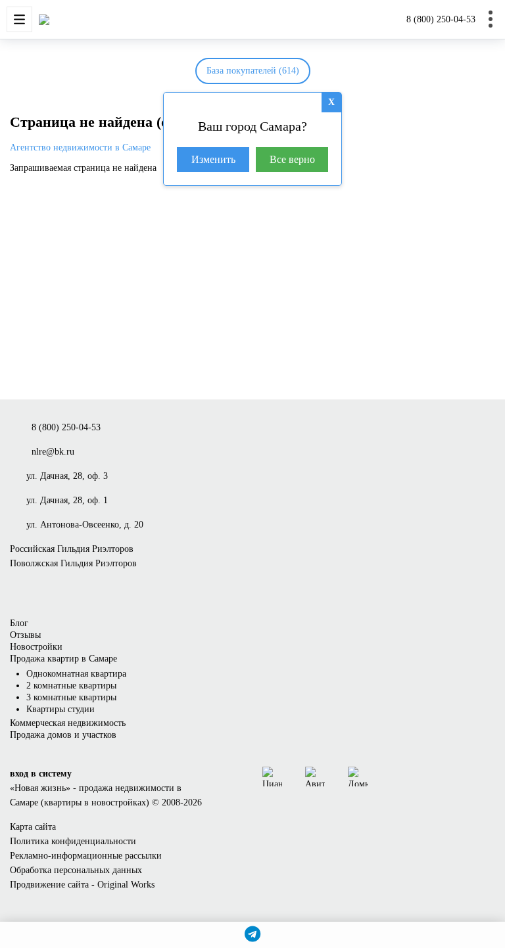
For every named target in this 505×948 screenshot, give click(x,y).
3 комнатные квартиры (71, 697)
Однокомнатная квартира (76, 674)
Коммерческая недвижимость (68, 723)
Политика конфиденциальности (73, 841)
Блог (19, 623)
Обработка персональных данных (76, 870)
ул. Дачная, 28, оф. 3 (67, 476)
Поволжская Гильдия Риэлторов (73, 563)
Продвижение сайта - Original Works (82, 885)
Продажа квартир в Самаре (63, 659)
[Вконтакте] (390, 776)
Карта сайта (33, 827)
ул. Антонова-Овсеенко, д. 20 (84, 525)
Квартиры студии (60, 709)
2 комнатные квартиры (71, 685)
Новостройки (36, 647)
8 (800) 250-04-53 (440, 19)
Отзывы (25, 635)
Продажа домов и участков (63, 735)
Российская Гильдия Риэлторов (71, 549)
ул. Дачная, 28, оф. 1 (67, 500)
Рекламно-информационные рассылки (86, 856)
